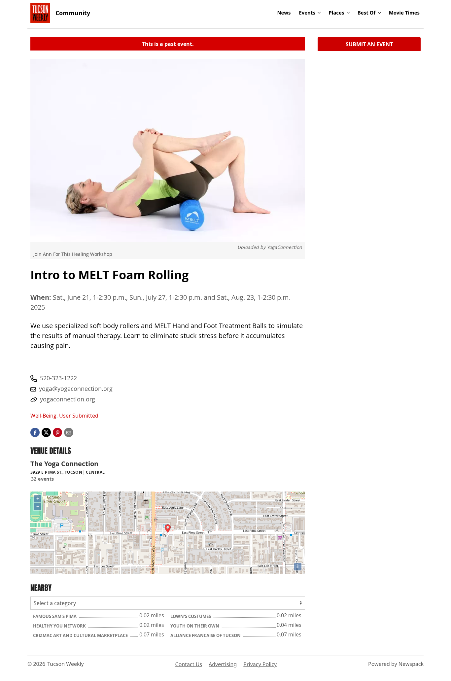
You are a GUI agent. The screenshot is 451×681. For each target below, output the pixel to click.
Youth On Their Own (195, 626)
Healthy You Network (60, 626)
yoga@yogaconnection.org (76, 388)
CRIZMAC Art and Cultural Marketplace (81, 635)
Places (336, 13)
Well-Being (43, 415)
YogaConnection (284, 247)
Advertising (223, 664)
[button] (57, 431)
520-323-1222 (58, 378)
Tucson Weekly (65, 663)
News (284, 13)
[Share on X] (46, 431)
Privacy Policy (260, 664)
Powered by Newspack (396, 663)
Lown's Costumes (191, 616)
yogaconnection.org (67, 399)
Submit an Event (369, 44)
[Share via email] (68, 431)
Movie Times (404, 13)
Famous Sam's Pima (55, 616)
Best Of (367, 13)
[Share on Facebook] (35, 431)
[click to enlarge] (167, 150)
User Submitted (78, 415)
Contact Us (188, 664)
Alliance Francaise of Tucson (206, 635)
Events (307, 13)
